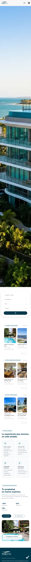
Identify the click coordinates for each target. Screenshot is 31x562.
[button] (16, 295)
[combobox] (16, 299)
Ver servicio (6, 516)
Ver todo (25, 325)
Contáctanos (20, 516)
